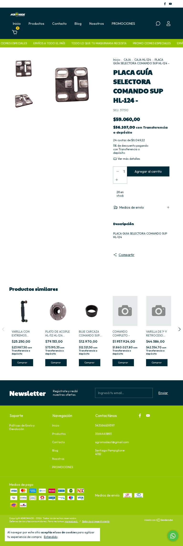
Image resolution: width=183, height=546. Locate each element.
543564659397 (105, 425)
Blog (78, 23)
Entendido (50, 537)
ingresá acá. (71, 521)
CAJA (127, 59)
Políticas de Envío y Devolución (22, 427)
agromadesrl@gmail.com (112, 442)
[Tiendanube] (159, 520)
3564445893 (103, 434)
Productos (36, 23)
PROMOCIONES (123, 23)
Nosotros (96, 23)
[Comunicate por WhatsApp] (173, 536)
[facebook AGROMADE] (165, 3)
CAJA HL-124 (142, 59)
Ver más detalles (128, 158)
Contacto (59, 23)
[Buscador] (158, 24)
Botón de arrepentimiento (95, 521)
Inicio (17, 23)
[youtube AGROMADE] (170, 3)
